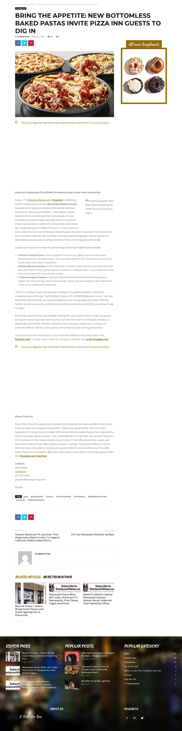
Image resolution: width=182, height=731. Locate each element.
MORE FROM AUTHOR (57, 577)
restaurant (20, 500)
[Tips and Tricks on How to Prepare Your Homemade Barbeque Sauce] (72, 670)
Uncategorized (29, 4)
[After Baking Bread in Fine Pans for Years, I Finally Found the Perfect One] (72, 657)
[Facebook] (127, 718)
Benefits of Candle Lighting (95, 681)
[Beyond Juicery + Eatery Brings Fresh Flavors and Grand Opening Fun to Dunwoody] (30, 593)
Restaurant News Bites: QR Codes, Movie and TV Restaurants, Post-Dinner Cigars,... (40, 670)
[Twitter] (142, 718)
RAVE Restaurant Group (97, 496)
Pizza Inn (49, 496)
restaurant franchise (36, 500)
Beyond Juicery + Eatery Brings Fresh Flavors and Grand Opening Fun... (39, 656)
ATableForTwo (24, 37)
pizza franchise (37, 496)
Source (18, 487)
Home (17, 4)
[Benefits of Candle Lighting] (72, 685)
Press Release (79, 496)
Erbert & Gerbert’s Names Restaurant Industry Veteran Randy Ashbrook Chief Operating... (40, 684)
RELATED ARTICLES (27, 577)
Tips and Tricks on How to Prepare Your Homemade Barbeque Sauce (95, 669)
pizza (26, 496)
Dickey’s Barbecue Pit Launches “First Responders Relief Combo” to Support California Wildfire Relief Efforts (37, 537)
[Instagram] (134, 718)
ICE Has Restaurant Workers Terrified (92, 534)
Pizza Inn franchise (63, 496)
